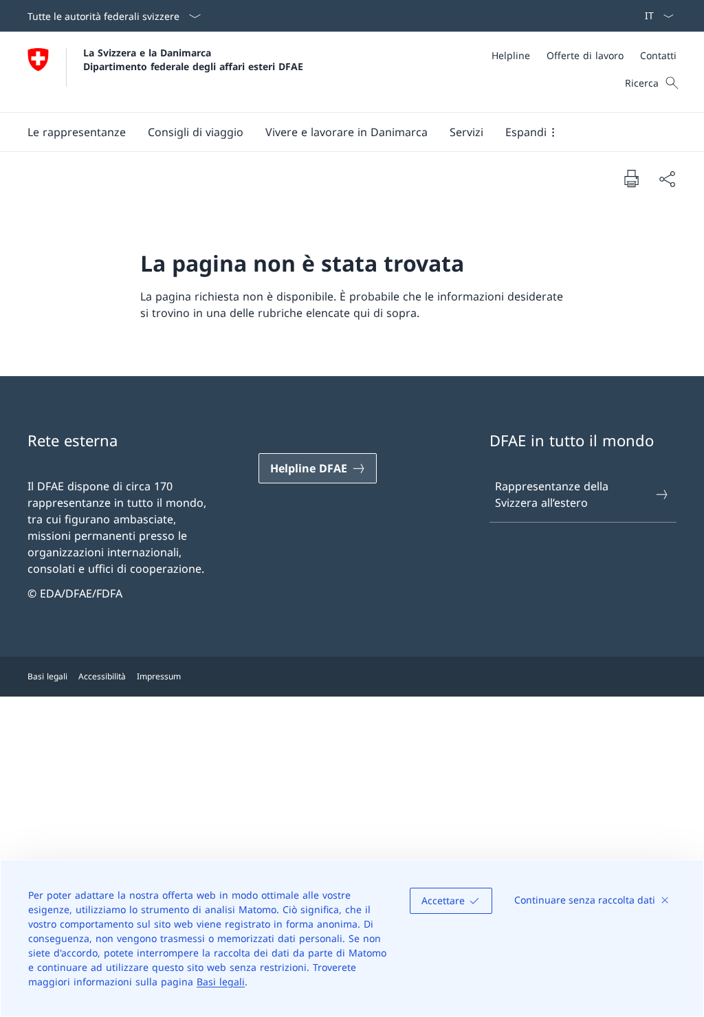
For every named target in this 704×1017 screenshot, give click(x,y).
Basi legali (221, 981)
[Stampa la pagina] (631, 178)
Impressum (159, 676)
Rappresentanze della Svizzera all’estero (551, 494)
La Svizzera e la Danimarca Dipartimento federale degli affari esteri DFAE (193, 59)
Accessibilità (102, 676)
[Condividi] (667, 179)
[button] (76, 132)
